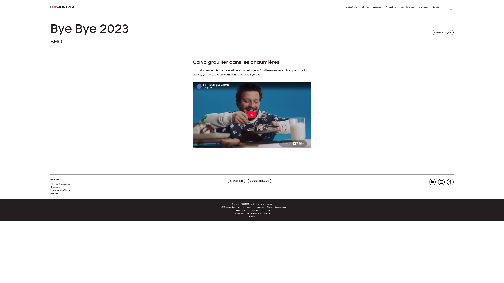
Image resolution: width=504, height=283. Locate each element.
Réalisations (351, 7)
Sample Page (264, 213)
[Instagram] (441, 182)
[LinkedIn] (432, 182)
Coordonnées (407, 7)
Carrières (423, 7)
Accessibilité (241, 210)
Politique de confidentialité (259, 210)
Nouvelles (391, 7)
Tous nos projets (442, 32)
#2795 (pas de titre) (227, 207)
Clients (365, 7)
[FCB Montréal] (63, 6)
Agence (377, 7)
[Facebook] (450, 182)
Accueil (241, 207)
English (436, 7)
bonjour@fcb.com (259, 181)
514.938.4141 (236, 181)
